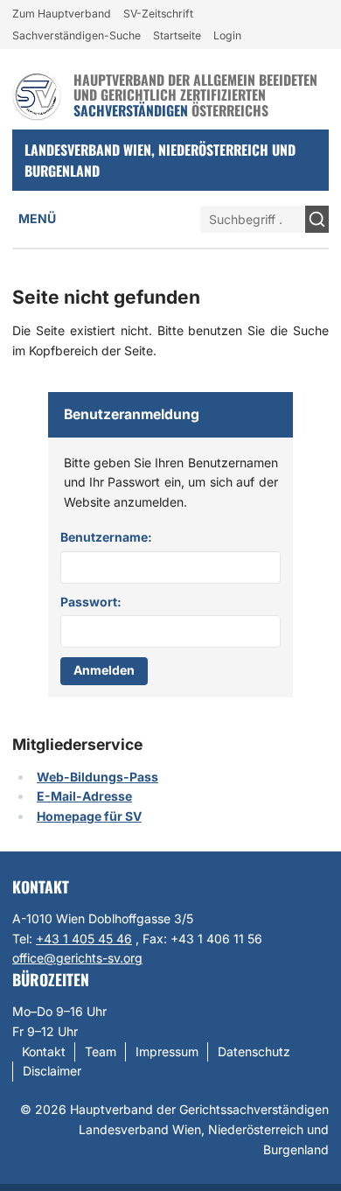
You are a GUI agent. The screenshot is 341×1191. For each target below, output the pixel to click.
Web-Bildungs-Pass (97, 776)
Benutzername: (106, 536)
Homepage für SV (89, 816)
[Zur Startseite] (36, 96)
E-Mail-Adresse (84, 795)
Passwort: (91, 601)
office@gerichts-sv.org (77, 957)
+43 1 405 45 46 (84, 938)
